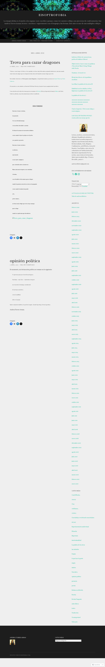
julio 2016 (74, 294)
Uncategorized (76, 617)
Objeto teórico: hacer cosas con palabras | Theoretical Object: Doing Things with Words (83, 66)
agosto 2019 (75, 262)
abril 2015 (74, 330)
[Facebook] (76, 174)
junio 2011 (74, 420)
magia (73, 563)
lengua (74, 554)
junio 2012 (75, 375)
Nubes (56, 91)
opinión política (25, 261)
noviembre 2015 (76, 312)
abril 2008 (75, 430)
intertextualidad (76, 540)
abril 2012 (74, 384)
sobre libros (75, 604)
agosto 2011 (75, 411)
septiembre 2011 (76, 407)
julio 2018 (74, 271)
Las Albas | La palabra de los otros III (82, 84)
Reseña (74, 595)
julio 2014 (74, 348)
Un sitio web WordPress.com (20, 655)
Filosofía (74, 531)
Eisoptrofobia (52, 15)
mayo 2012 (75, 380)
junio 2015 (75, 321)
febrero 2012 (75, 393)
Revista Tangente (77, 599)
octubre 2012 (75, 366)
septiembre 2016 (76, 285)
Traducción (75, 613)
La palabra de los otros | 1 (79, 95)
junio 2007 (75, 461)
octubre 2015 (75, 316)
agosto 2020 (75, 235)
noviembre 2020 (76, 226)
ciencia (74, 500)
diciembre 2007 (76, 443)
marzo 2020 (75, 244)
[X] (73, 174)
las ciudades (75, 549)
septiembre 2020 (76, 230)
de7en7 (74, 522)
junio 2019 (75, 266)
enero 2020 (75, 253)
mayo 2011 (75, 425)
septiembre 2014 (76, 339)
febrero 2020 (75, 248)
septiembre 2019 (76, 257)
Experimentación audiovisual (80, 527)
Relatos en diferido (77, 590)
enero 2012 (75, 398)
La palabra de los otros (78, 545)
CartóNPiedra (76, 495)
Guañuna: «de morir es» (79, 73)
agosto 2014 (75, 343)
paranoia (74, 581)
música (74, 568)
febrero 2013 (75, 362)
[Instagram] (78, 174)
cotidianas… (75, 509)
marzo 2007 (75, 475)
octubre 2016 (75, 280)
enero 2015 (75, 334)
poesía (73, 586)
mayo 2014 (75, 352)
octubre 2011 (75, 402)
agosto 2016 (75, 289)
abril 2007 (75, 470)
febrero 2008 (75, 434)
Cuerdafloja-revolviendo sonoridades (83, 518)
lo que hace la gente (77, 558)
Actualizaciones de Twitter (82, 193)
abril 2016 (74, 303)
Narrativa (74, 572)
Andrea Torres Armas (19, 41)
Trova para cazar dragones (35, 62)
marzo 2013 (75, 357)
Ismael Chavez (57, 79)
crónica (74, 513)
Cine (73, 504)
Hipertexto (75, 536)
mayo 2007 (75, 466)
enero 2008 (75, 439)
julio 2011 (74, 416)
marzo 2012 (75, 389)
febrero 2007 (75, 479)
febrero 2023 (75, 217)
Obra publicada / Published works (41, 41)
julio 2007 (75, 457)
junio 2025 (75, 212)
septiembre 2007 (76, 448)
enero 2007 (75, 484)
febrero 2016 (75, 307)
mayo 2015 (75, 325)
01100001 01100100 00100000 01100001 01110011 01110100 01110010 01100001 (81, 102)
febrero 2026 (75, 207)
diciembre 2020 (76, 221)
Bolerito (39, 91)
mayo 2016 (75, 298)
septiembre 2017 (76, 275)
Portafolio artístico (63, 41)
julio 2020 (75, 239)
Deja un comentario (28, 66)
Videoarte (75, 622)
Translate (84, 186)
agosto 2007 (75, 452)
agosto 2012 (75, 371)
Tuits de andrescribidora (79, 196)
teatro (73, 608)
